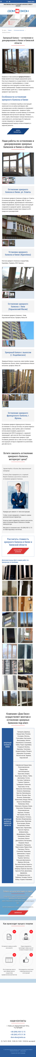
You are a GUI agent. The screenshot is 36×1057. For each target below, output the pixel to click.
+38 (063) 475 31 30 (18, 1034)
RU (7, 1)
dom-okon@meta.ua (18, 1037)
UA (9, 1)
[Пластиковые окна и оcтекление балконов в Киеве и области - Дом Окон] (18, 11)
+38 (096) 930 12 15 (18, 1031)
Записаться (18, 912)
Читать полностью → (18, 131)
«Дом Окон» (23, 1051)
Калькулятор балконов (18, 551)
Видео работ (31, 1)
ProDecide (23, 1053)
